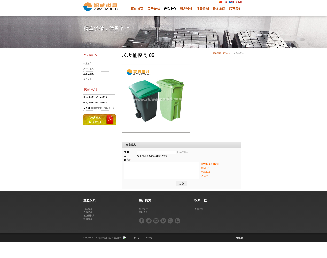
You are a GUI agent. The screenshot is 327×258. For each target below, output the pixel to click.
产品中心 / (228, 53)
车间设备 (143, 212)
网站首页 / (218, 53)
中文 (225, 1)
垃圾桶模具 (88, 74)
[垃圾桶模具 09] (156, 95)
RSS (177, 221)
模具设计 (143, 208)
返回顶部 (240, 238)
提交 (181, 183)
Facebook (141, 221)
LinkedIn (156, 221)
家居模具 (87, 79)
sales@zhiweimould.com (102, 108)
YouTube (170, 221)
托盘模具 (87, 63)
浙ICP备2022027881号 (142, 238)
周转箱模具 (88, 69)
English (237, 1)
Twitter (149, 221)
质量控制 (198, 208)
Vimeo (163, 221)
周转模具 (87, 212)
